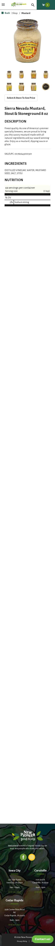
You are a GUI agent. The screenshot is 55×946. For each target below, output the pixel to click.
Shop (15, 13)
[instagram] (31, 857)
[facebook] (23, 857)
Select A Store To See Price (21, 98)
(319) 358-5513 (40, 892)
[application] (42, 940)
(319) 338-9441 (14, 892)
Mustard (25, 13)
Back (7, 13)
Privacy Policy (22, 941)
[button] (9, 74)
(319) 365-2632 (14, 925)
